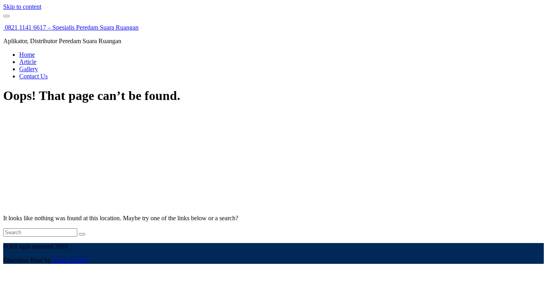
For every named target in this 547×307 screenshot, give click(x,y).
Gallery (28, 69)
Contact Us (33, 76)
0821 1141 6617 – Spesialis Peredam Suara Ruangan (71, 27)
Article (27, 61)
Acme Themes (70, 260)
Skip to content (22, 6)
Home (27, 54)
